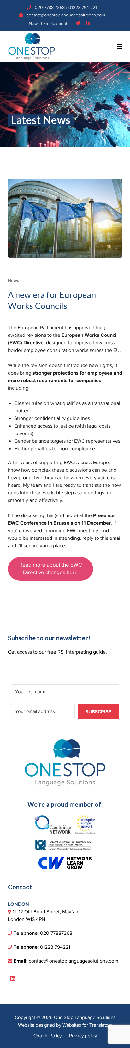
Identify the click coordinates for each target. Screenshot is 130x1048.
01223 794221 (55, 947)
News (34, 23)
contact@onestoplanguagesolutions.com (66, 15)
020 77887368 (56, 933)
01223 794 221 (82, 7)
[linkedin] (12, 979)
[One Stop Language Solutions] (31, 46)
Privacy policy (83, 1035)
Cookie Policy (47, 1035)
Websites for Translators (87, 1025)
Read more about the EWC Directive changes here (50, 568)
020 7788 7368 (50, 7)
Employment (55, 23)
